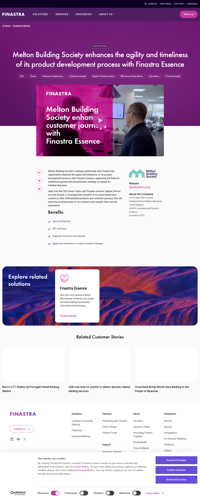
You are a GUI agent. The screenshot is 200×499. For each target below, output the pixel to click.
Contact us (20, 429)
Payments (77, 430)
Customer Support (111, 451)
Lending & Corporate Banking (82, 423)
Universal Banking (81, 436)
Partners (166, 4)
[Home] (13, 14)
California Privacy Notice (80, 470)
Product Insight (173, 76)
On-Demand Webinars (175, 438)
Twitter (25, 439)
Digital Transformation (103, 76)
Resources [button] (83, 14)
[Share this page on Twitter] (39, 181)
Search (153, 4)
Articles (168, 421)
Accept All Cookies (176, 460)
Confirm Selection (176, 470)
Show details (153, 493)
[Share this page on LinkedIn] (39, 172)
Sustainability (140, 442)
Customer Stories (21, 26)
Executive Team (141, 426)
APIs (22, 76)
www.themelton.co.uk (139, 187)
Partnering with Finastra (114, 421)
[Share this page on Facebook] (39, 189)
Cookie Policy (81, 466)
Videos (167, 450)
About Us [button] (106, 14)
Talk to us (188, 14)
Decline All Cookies (176, 479)
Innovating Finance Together (142, 434)
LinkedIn (12, 439)
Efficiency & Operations (132, 76)
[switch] (84, 493)
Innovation (154, 76)
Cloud (33, 76)
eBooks (168, 426)
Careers (192, 4)
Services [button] (62, 14)
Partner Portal (109, 432)
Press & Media (141, 448)
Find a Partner (109, 426)
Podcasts (169, 444)
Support (179, 4)
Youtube (18, 439)
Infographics (170, 432)
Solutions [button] (40, 14)
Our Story (138, 421)
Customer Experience (52, 76)
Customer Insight (77, 76)
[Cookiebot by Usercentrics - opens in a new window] (18, 493)
